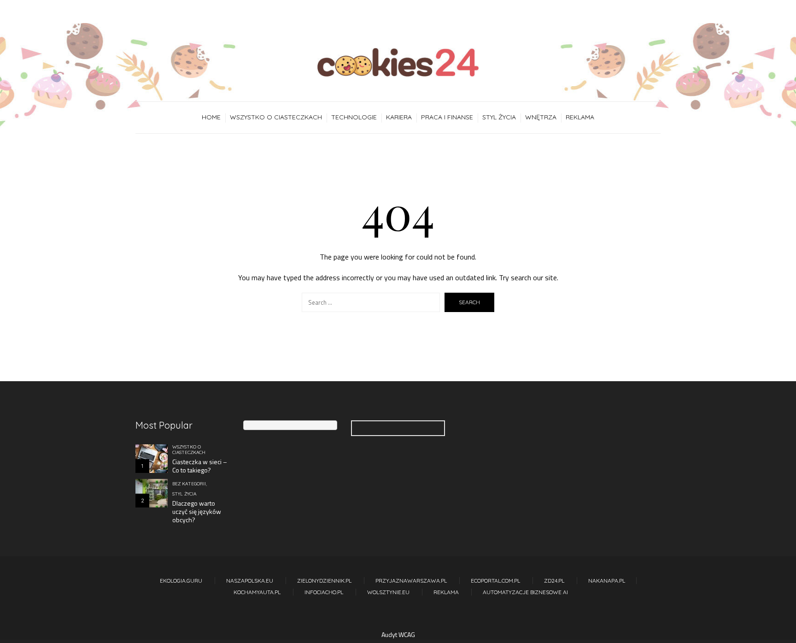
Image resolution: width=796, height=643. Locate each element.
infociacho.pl (323, 592)
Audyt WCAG (398, 634)
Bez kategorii (189, 484)
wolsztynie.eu (388, 592)
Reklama (580, 117)
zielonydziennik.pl (324, 580)
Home (211, 117)
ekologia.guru (181, 580)
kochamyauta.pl (257, 592)
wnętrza (540, 117)
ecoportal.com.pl (495, 580)
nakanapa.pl (606, 580)
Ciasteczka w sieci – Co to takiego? (199, 466)
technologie (354, 117)
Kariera (399, 117)
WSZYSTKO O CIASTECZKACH (276, 117)
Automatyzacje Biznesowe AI (525, 592)
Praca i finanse (447, 117)
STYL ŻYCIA (499, 117)
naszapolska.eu (249, 580)
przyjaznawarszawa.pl (411, 580)
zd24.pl (554, 580)
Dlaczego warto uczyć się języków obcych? (196, 511)
